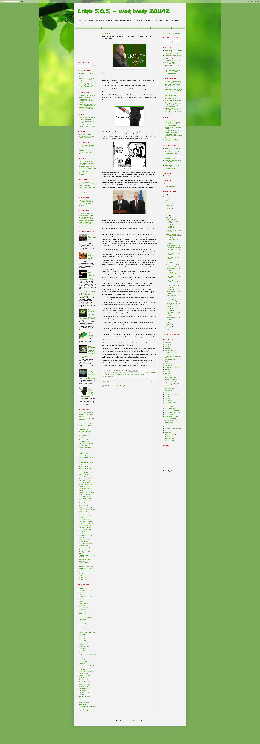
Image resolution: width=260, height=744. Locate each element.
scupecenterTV (83, 677)
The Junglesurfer (84, 688)
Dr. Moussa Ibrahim (84, 609)
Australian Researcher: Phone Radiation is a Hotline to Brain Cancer (87, 168)
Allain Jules (168, 432)
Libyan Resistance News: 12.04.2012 (173, 277)
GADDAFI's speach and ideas (173, 418)
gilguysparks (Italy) (84, 455)
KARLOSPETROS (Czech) (86, 484)
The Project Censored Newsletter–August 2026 (86, 201)
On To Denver (83, 669)
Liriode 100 (82, 651)
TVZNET (81, 694)
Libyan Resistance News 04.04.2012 (173, 309)
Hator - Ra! (82, 461)
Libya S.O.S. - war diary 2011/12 (124, 10)
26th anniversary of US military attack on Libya (173, 265)
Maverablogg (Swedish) (85, 521)
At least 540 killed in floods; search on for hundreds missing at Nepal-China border (173, 167)
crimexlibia (82, 605)
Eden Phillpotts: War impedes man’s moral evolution (87, 118)
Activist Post (168, 436)
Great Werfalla (83, 619)
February (169, 324)
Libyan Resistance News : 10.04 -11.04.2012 (173, 281)
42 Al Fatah (82, 595)
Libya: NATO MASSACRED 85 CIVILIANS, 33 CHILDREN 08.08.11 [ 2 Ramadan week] (87, 294)
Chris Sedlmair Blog (84, 435)
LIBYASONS (82, 649)
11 (166, 330)
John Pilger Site (169, 400)
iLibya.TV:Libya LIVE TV (86, 472)
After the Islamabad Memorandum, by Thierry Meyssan (86, 100)
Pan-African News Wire (85, 535)
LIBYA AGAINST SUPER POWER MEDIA (86, 504)
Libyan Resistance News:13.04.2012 (171, 273)
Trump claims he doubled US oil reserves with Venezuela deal (173, 56)
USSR (142, 374)
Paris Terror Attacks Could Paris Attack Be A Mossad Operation (86, 163)
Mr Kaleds (82, 659)
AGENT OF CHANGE (170, 434)
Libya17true (82, 640)
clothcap (81, 437)
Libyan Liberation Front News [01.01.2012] (91, 334)
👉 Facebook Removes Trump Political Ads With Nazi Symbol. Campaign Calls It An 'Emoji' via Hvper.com (173, 111)
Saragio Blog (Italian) (85, 539)
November (169, 201)
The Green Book (169, 363)
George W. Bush (124, 372)
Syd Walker (168, 373)
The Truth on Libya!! (84, 692)
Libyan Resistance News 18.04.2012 (173, 254)
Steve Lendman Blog (170, 377)
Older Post (153, 381)
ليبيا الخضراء (82, 577)
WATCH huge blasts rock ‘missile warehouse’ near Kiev (173, 59)
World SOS (125, 28)
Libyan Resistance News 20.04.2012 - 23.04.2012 (173, 246)
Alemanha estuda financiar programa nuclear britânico (86, 79)
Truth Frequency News (171, 350)
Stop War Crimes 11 (84, 686)
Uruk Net (167, 346)
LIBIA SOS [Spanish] (84, 494)
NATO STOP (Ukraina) (85, 529)
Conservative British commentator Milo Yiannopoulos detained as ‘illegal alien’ (172, 65)
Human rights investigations (172, 408)
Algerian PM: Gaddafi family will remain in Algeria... (173, 300)
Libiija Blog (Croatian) (85, 496)
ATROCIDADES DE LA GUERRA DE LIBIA (85, 432)
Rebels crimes (96, 28)
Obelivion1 (82, 667)
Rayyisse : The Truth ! (85, 675)
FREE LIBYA (82, 613)
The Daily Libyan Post (85, 548)
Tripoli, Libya (111, 376)
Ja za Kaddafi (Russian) (85, 477)
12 (166, 199)
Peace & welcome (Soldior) (86, 671)
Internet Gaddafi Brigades (86, 628)
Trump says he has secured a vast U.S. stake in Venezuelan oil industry (173, 162)
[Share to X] (133, 371)
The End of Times (84, 550)
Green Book (146, 28)
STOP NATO (168, 375)
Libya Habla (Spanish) (85, 507)
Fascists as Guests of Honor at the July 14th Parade (87, 96)
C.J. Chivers (168, 430)
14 (166, 194)
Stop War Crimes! (84, 545)
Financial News (83, 451)
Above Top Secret (169, 438)
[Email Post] (126, 370)
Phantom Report (169, 388)
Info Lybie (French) (84, 474)
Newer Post (106, 381)
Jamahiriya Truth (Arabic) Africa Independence (86, 479)
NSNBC (167, 392)
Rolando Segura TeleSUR (172, 384)
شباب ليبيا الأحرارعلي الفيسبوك (87, 710)
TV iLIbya (167, 348)
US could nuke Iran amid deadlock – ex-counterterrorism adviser (173, 135)
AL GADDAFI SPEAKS (85, 426)
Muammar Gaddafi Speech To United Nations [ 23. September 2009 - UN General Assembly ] (87, 374)
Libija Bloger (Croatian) (85, 498)
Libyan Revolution (84, 519)
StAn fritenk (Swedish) (171, 379)
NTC (89, 28)
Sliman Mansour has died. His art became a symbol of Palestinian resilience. (173, 153)
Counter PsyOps (83, 439)
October (168, 203)
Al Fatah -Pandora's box (85, 424)
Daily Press (162, 28)
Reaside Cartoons (130, 168)
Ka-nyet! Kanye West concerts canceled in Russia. (173, 157)
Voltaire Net (168, 344)
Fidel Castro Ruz (109, 73)
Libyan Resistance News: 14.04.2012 (173, 269)
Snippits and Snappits (171, 382)
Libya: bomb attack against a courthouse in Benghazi (174, 234)
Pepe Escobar (168, 390)
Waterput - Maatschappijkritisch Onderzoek (84, 562)
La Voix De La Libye (84, 486)
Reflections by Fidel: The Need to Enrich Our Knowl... (173, 305)
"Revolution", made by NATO (87, 412)
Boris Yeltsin (110, 372)
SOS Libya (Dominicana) (86, 543)
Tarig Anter (167, 371)
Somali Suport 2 (83, 680)
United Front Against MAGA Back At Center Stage (86, 136)
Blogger (145, 721)
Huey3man (82, 470)
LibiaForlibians (83, 634)
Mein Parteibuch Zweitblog (172, 394)
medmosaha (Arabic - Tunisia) (87, 655)
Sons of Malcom (83, 541)
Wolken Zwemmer (84, 702)
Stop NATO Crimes (84, 684)
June (167, 213)
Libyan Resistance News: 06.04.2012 (173, 296)
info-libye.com (83, 622)
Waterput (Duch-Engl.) (85, 559)
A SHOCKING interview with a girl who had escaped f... (174, 284)
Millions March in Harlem (86, 523)
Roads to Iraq (168, 386)
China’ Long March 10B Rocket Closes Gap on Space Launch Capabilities (87, 184)
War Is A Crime (169, 342)
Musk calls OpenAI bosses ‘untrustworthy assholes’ (172, 131)
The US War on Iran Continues (84, 191)
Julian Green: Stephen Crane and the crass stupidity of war (87, 125)
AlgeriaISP (82, 601)
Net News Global (84, 531)
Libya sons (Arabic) (84, 511)
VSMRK (81, 700)
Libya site (167, 398)
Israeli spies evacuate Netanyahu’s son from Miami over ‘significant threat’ (172, 122)
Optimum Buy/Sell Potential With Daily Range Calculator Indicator (87, 147)
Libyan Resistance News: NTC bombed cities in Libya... (173, 314)
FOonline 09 (82, 611)
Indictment (133, 28)
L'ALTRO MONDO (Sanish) (86, 630)
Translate (176, 43)
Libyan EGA (82, 644)
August (168, 208)
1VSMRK (81, 592)
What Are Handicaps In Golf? (87, 150)
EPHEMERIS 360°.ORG (171, 420)
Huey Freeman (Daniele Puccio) (173, 412)
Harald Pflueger (169, 414)
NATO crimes (106, 28)
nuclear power (127, 374)
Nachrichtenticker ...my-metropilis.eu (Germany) (86, 526)
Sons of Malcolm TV (84, 682)
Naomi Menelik (83, 661)
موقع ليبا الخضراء (83, 579)
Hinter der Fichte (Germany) (87, 468)
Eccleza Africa (83, 445)
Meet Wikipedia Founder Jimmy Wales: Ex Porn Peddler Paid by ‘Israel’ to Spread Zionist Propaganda (86, 218)
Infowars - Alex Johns (170, 406)
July (167, 210)
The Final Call (168, 365)
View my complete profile (170, 186)
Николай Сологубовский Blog (87, 572)
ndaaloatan (82, 663)
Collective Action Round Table (173, 428)
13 (166, 196)
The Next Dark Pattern (85, 203)
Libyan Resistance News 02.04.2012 (173, 318)
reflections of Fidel (135, 374)
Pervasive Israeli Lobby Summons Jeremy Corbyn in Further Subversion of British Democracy (87, 224)
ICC (139, 28)
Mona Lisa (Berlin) (84, 657)
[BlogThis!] (131, 371)
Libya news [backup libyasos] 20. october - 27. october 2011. (91, 255)
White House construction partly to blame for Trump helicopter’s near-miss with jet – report (173, 52)
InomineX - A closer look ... (86, 626)
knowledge (131, 372)
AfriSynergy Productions (86, 599)
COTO (166, 426)
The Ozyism (82, 690)
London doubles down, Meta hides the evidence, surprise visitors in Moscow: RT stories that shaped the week (173, 71)
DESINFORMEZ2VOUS (85, 607)
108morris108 (83, 588)
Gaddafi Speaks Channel (86, 617)
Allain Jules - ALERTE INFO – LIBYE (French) (87, 428)
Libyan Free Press (84, 514)
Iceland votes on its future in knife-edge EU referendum (172, 140)
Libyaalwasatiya (83, 642)
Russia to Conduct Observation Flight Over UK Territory (86, 173)
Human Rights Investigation (172, 410)
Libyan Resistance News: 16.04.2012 (173, 258)
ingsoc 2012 (82, 624)
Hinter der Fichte (83, 466)
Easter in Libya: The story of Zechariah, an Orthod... (173, 242)
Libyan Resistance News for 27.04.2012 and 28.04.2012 (173, 226)
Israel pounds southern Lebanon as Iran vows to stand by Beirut (173, 127)
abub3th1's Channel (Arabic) (87, 597)
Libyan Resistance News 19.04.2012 (173, 250)
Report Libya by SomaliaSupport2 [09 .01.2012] (92, 237)
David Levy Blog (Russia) (86, 443)
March (168, 322)
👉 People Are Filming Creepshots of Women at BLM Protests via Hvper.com (173, 97)
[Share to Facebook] (135, 371)
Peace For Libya (83, 673)
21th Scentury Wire (170, 441)
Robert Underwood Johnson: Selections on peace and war (87, 122)
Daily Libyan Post (84, 441)
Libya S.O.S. (82, 638)
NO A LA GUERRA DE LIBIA (86, 665)
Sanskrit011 (82, 537)
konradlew (132, 721)
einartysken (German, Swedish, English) (85, 448)
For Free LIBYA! (83, 453)
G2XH (81, 615)
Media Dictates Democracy (86, 206)
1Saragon (82, 590)
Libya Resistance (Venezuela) (87, 509)
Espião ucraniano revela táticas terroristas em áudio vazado (86, 75)
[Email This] (129, 371)
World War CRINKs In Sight (86, 134)
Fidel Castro (116, 372)
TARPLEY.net (168, 369)
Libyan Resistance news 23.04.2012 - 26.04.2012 (173, 238)
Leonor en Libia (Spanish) (86, 492)
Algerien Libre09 (83, 603)
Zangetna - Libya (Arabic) (86, 566)
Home (77, 28)
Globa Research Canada (171, 416)
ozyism (81, 533)
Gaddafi (83, 28)
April (167, 217)
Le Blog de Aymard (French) (87, 632)
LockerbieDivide (83, 653)
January (168, 327)
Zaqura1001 (82, 704)
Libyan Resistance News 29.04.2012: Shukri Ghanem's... (173, 221)
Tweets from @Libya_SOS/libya (171, 33)
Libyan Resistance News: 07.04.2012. (173, 292)
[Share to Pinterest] (137, 371)
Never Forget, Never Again (86, 213)
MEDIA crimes (116, 28)
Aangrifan (82, 422)
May (167, 215)
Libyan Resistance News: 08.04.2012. (173, 288)
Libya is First (82, 636)
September (169, 205)
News (168, 28)
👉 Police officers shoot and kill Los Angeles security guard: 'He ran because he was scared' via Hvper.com (173, 91)
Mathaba (167, 396)
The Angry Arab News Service (173, 367)
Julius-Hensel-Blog (84, 482)
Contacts (154, 28)
